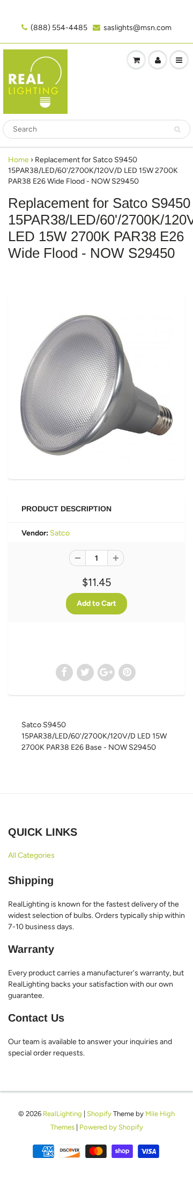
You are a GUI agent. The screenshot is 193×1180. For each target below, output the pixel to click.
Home (18, 159)
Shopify (99, 1114)
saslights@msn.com (137, 27)
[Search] (177, 129)
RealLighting (62, 1114)
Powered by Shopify (111, 1127)
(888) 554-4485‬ (59, 27)
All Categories (31, 855)
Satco (60, 533)
